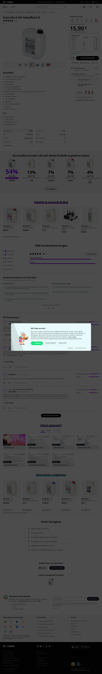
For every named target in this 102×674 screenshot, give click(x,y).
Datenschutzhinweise (80, 348)
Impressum (71, 348)
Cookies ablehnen (50, 343)
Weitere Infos (63, 343)
